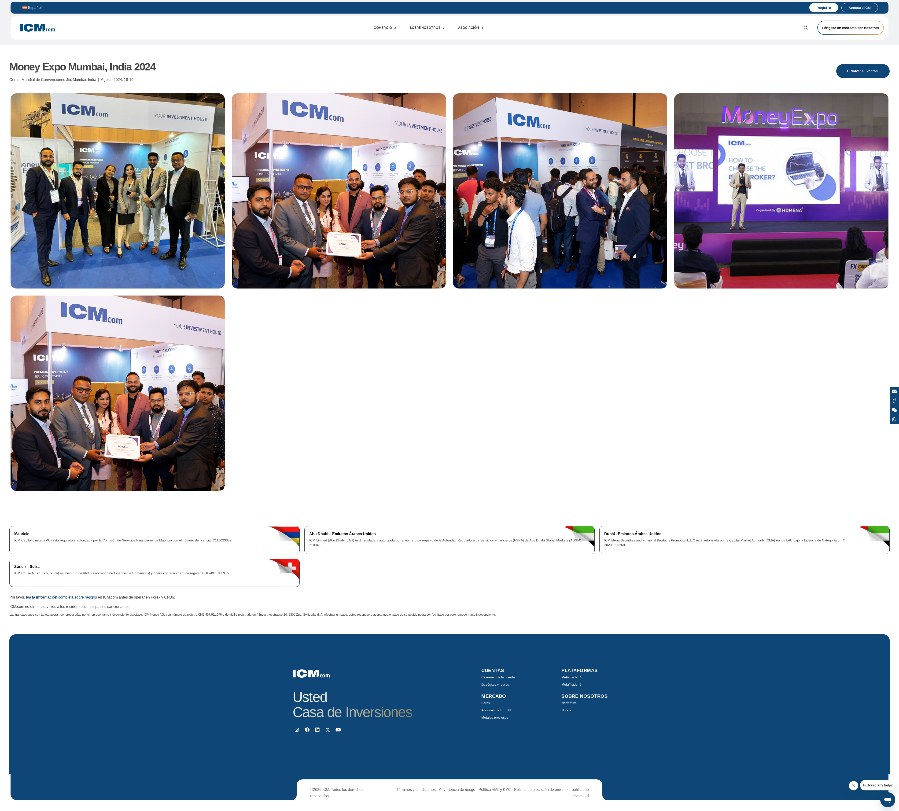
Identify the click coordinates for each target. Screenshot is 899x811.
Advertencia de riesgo (457, 790)
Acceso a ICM (860, 7)
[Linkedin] (317, 730)
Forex (485, 703)
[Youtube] (338, 730)
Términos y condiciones (416, 790)
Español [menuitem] (35, 8)
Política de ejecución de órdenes (541, 790)
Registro (824, 7)
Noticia (566, 710)
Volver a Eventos (864, 71)
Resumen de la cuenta (498, 677)
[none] (48, 7)
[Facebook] (307, 730)
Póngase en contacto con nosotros (850, 28)
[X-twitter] (328, 730)
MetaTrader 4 (571, 677)
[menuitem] (48, 7)
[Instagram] (297, 730)
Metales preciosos (494, 717)
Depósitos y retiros (495, 684)
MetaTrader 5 (571, 684)
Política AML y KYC (495, 790)
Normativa (569, 703)
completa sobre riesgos (61, 597)
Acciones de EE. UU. (496, 710)
